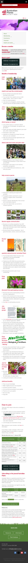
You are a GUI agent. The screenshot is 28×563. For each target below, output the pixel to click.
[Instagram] (25, 553)
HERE (5, 70)
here (23, 53)
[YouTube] (22, 553)
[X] (19, 553)
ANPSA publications (16, 517)
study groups (8, 319)
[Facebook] (15, 553)
